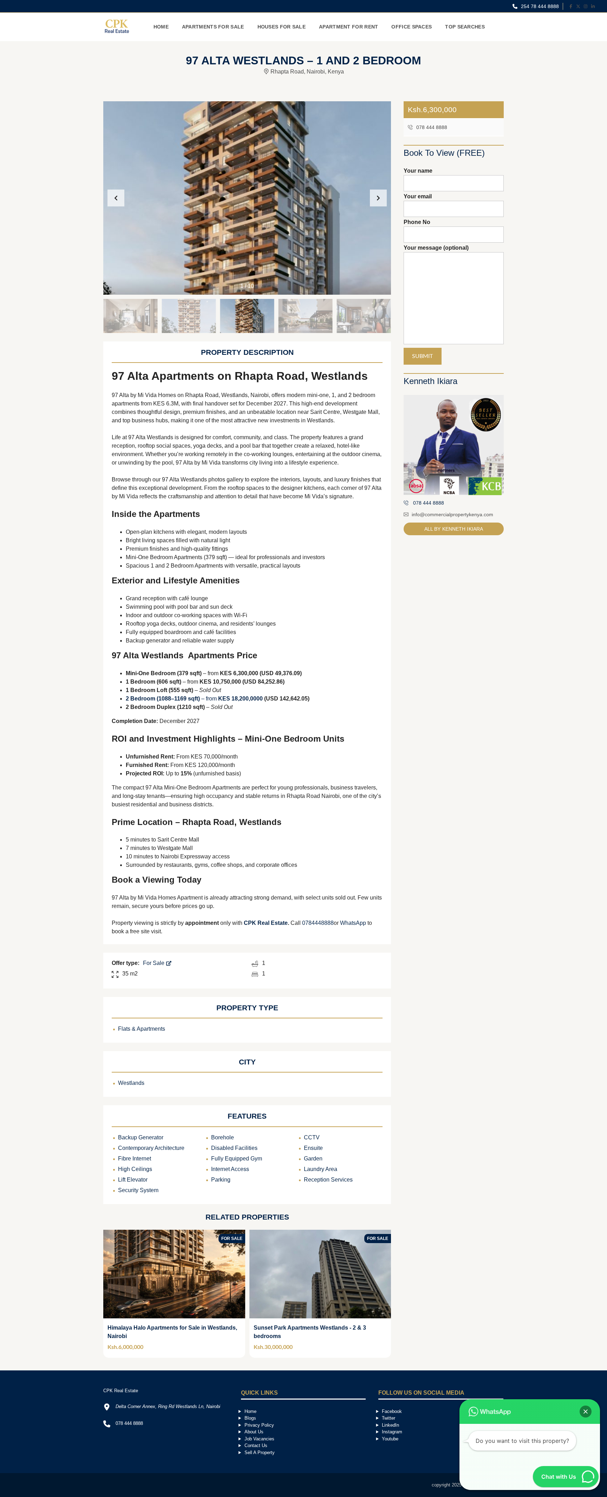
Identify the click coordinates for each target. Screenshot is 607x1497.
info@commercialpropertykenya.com (452, 514)
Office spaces (411, 27)
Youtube (390, 1438)
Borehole (222, 1137)
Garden (313, 1159)
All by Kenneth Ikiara (453, 529)
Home (161, 27)
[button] (378, 198)
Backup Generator (140, 1137)
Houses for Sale (281, 27)
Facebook (392, 1411)
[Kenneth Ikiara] (454, 445)
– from (194, 699)
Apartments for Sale (213, 27)
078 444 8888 (431, 127)
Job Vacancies (259, 1438)
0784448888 (318, 923)
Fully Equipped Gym (236, 1159)
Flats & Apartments (141, 1029)
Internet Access (230, 1169)
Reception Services (328, 1180)
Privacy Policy (259, 1425)
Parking (220, 1180)
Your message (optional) (436, 248)
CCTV (312, 1137)
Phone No (417, 222)
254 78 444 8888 (539, 6)
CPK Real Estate (266, 923)
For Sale (154, 963)
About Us (253, 1431)
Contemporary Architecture (151, 1148)
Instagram (392, 1431)
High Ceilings (135, 1169)
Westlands (131, 1083)
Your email (418, 196)
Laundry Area (320, 1169)
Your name (418, 171)
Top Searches (465, 27)
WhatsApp (353, 923)
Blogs (250, 1418)
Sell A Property (259, 1452)
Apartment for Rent (348, 27)
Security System (138, 1190)
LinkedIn (390, 1425)
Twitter (388, 1418)
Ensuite (313, 1148)
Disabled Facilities (234, 1148)
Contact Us (255, 1445)
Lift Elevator (133, 1180)
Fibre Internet (134, 1159)
